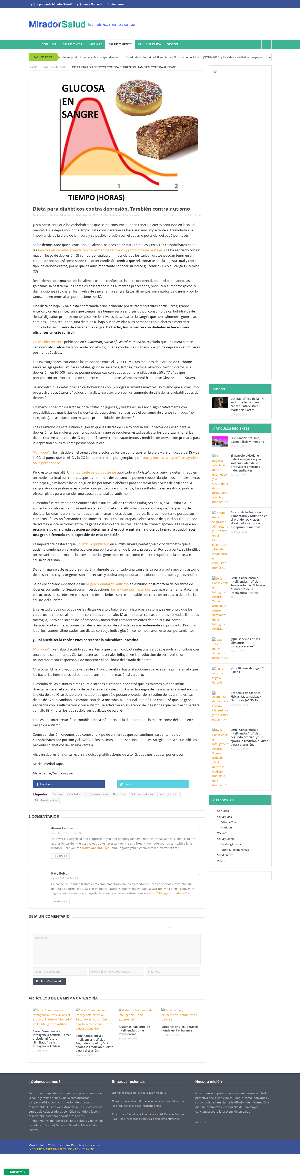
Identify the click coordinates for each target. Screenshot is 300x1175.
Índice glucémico (169, 794)
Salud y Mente (120, 44)
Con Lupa (49, 44)
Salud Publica (225, 855)
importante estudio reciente (94, 472)
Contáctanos (115, 4)
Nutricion (226, 827)
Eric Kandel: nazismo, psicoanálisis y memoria (247, 440)
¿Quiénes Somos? (89, 4)
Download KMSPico (96, 848)
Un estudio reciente (48, 342)
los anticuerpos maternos (131, 589)
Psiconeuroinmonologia (234, 849)
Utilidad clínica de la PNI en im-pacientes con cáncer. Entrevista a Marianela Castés (247, 404)
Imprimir (169, 215)
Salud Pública (149, 44)
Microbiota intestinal (46, 800)
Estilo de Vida (228, 822)
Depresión (119, 794)
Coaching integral (230, 844)
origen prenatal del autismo (107, 584)
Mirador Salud (58, 215)
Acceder (200, 1122)
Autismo (57, 794)
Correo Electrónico (190, 215)
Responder (60, 855)
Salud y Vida (72, 44)
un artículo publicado (93, 544)
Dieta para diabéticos (142, 794)
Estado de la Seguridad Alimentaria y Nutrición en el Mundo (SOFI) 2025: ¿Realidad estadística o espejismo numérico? (168, 57)
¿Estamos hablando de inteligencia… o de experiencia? (134, 1030)
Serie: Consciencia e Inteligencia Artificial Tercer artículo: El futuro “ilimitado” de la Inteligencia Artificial (52, 1038)
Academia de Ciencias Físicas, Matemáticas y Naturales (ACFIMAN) (246, 696)
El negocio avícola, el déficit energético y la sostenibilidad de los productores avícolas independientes (246, 463)
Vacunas (95, 44)
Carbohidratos (75, 794)
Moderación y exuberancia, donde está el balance (180, 1028)
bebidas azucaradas (53, 250)
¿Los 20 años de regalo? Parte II (247, 670)
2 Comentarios (131, 215)
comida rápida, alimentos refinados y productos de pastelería (117, 250)
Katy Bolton (60, 873)
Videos (172, 44)
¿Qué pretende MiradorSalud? (52, 4)
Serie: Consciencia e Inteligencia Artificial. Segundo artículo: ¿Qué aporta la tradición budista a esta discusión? (94, 1043)
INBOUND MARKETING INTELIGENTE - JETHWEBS (61, 1149)
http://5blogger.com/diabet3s (169, 893)
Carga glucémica (98, 794)
